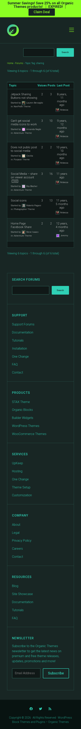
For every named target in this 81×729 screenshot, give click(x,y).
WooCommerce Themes (29, 434)
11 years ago (61, 175)
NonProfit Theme (22, 106)
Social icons (19, 200)
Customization (22, 495)
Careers (17, 548)
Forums (19, 63)
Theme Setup (21, 487)
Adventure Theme (23, 133)
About (16, 525)
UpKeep (17, 463)
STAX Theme (21, 402)
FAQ (15, 364)
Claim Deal (42, 12)
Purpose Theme (22, 159)
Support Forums (23, 324)
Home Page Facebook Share (21, 225)
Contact (17, 372)
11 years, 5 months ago (62, 204)
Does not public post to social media (24, 149)
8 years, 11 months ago (62, 100)
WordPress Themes (25, 426)
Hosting (17, 471)
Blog (15, 586)
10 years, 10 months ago (62, 153)
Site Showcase (22, 594)
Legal (15, 533)
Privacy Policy (21, 540)
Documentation (22, 332)
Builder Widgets (22, 418)
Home (10, 63)
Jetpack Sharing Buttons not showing (24, 96)
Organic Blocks (22, 410)
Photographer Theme (24, 209)
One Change (20, 356)
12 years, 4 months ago (62, 227)
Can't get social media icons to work (24, 122)
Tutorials (18, 340)
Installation (19, 348)
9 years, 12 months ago (62, 126)
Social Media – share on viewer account (24, 175)
